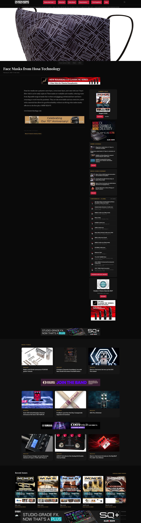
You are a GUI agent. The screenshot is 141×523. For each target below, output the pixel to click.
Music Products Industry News (33, 133)
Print (80, 62)
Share (74, 62)
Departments (83, 2)
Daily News (72, 2)
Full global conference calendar (99, 274)
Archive (107, 116)
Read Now (99, 116)
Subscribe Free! (48, 2)
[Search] (124, 2)
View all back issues (119, 473)
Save (69, 62)
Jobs (106, 2)
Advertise (61, 2)
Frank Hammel (63, 63)
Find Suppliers (96, 2)
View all (93, 165)
